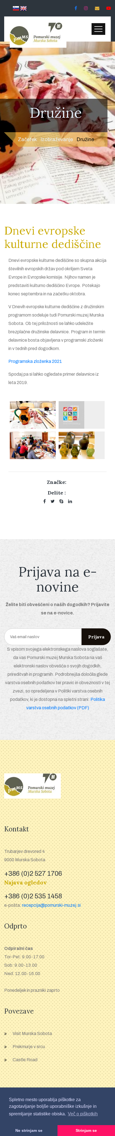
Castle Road (25, 1059)
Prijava (96, 637)
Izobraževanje (56, 139)
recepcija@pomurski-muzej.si (51, 905)
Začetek (27, 139)
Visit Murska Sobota (32, 1033)
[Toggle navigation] (98, 29)
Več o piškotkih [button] (83, 1113)
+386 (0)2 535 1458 (33, 896)
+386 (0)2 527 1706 (33, 873)
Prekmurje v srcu (29, 1046)
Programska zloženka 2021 (35, 361)
